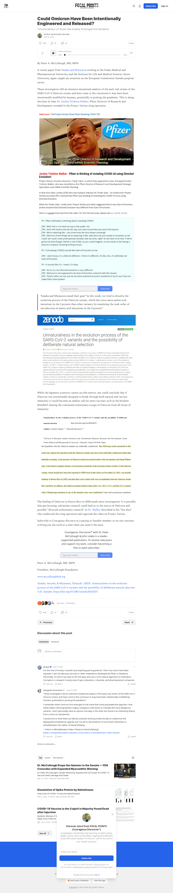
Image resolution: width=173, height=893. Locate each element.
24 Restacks (70, 603)
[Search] (134, 6)
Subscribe (151, 6)
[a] (125, 771)
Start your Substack (79, 880)
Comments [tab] (44, 642)
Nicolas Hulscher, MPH (59, 778)
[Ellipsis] (134, 666)
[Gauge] (131, 53)
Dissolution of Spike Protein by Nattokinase (65, 789)
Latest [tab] (47, 758)
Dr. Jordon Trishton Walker (72, 102)
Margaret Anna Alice (52, 690)
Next (127, 622)
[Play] (53, 53)
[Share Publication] (139, 6)
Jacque (46, 666)
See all (42, 833)
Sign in (164, 6)
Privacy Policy (107, 867)
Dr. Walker (94, 510)
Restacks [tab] (55, 642)
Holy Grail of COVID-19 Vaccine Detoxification (58, 793)
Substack (73, 887)
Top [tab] (40, 758)
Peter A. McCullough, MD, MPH (57, 34)
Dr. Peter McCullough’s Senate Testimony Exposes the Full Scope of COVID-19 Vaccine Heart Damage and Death (73, 774)
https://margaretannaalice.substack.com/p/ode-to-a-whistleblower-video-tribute (81, 732)
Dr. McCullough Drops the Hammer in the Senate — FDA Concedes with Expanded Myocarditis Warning (72, 767)
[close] (112, 814)
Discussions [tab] (58, 758)
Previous (47, 622)
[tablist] (49, 641)
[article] (86, 774)
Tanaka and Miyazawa (73, 70)
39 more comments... (46, 744)
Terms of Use (99, 864)
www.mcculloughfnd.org (51, 577)
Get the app (99, 880)
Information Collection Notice (86, 867)
